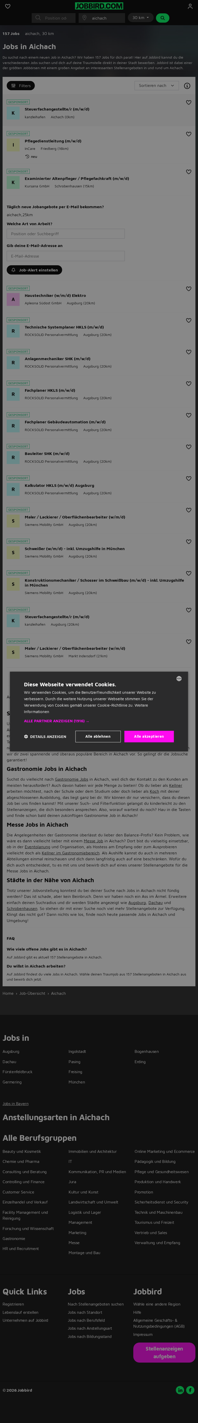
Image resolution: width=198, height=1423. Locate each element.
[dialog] (99, 711)
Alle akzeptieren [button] (149, 736)
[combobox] (179, 678)
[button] (99, 721)
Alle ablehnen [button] (98, 736)
